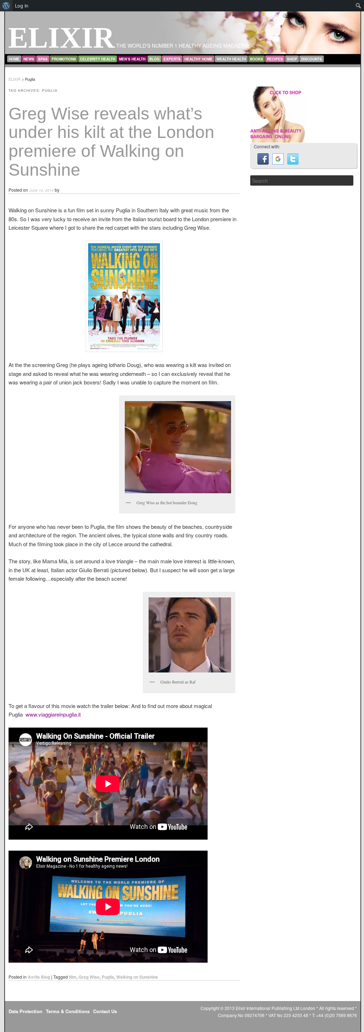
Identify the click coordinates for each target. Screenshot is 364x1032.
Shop (292, 59)
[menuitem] (6, 5)
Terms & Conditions (68, 1011)
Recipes (275, 59)
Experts (172, 59)
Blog (154, 59)
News (28, 59)
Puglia (108, 977)
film (72, 977)
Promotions (64, 59)
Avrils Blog (39, 977)
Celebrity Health (97, 59)
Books (256, 59)
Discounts (311, 59)
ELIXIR (61, 37)
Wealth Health (231, 59)
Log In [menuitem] (21, 6)
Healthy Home (198, 59)
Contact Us (105, 1011)
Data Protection (25, 1011)
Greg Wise (89, 977)
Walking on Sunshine (137, 977)
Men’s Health (132, 59)
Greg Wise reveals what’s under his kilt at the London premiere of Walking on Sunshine (111, 141)
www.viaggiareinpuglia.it (53, 714)
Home (14, 59)
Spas (43, 59)
